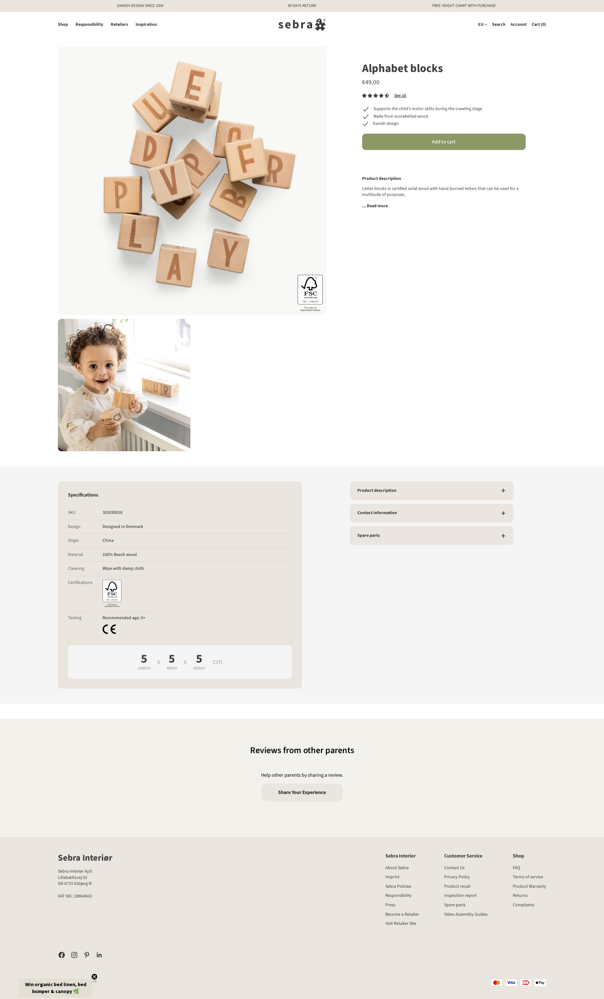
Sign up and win (357, 517)
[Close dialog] (404, 437)
